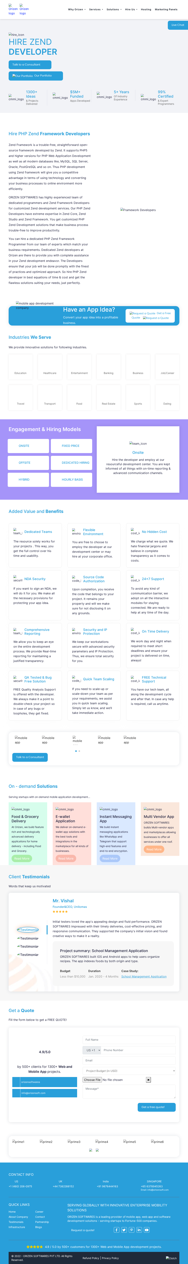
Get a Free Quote (151, 315)
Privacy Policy (110, 1258)
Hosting (146, 9)
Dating (167, 403)
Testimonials (16, 1221)
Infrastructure (17, 1227)
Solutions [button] (113, 9)
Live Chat (178, 25)
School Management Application (144, 976)
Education (20, 373)
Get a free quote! (153, 1107)
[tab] (28, 446)
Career (39, 1211)
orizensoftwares (30, 1081)
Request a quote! (83, 1230)
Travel (20, 403)
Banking (108, 373)
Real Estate (108, 403)
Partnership (42, 1221)
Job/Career (167, 373)
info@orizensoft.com (33, 1093)
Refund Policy (91, 1258)
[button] (76, 751)
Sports (138, 403)
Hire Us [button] (130, 9)
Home (12, 1211)
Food (79, 403)
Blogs (38, 1227)
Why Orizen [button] (76, 9)
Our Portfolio (43, 75)
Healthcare (49, 373)
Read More (21, 858)
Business (138, 373)
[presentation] (90, 1150)
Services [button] (95, 9)
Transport (50, 403)
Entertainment (79, 373)
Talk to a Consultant (26, 64)
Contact (40, 1216)
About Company (18, 1216)
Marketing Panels (166, 9)
